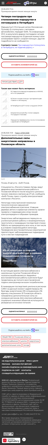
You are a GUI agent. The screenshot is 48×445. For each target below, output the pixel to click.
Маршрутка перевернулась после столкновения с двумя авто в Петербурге (28, 121)
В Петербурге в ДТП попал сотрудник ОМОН (26, 106)
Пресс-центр (32, 361)
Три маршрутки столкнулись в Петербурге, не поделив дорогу (23, 46)
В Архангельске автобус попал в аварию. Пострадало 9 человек (25, 113)
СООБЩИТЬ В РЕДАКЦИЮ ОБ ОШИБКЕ (18, 373)
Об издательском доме (13, 361)
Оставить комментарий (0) (24, 65)
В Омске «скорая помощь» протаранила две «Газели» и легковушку (26, 99)
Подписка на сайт (11, 370)
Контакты (26, 370)
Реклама (6, 364)
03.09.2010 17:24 (7, 9)
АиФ (3, 179)
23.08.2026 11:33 (7, 133)
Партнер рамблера (21, 434)
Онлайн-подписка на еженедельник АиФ (22, 367)
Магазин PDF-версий (22, 364)
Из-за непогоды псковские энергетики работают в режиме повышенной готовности (22, 253)
